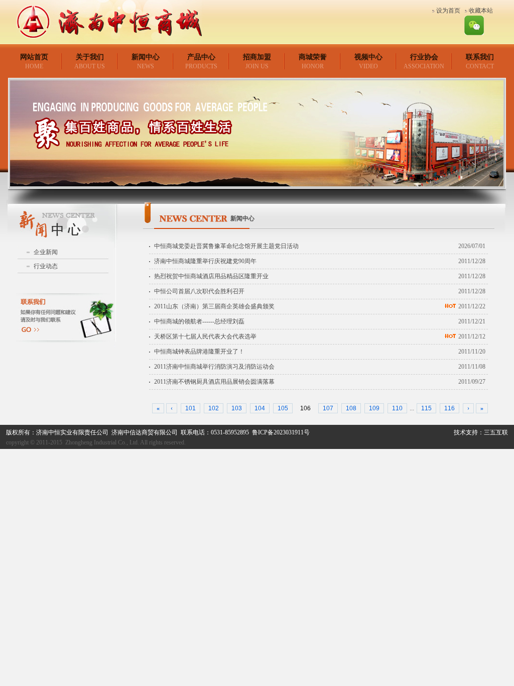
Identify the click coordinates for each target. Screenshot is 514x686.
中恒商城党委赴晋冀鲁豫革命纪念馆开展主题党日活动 (226, 246)
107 (328, 408)
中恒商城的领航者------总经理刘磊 (199, 321)
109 (374, 408)
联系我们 (480, 57)
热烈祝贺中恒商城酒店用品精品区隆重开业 (211, 276)
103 (236, 408)
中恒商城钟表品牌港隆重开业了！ (199, 351)
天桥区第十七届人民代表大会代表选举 (205, 336)
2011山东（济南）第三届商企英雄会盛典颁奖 (214, 306)
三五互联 (496, 432)
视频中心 (368, 57)
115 (426, 408)
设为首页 (448, 10)
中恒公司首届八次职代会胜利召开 (199, 291)
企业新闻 (46, 252)
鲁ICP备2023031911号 (281, 432)
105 (283, 408)
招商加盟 (257, 57)
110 (397, 408)
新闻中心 (146, 57)
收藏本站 (481, 10)
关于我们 (90, 57)
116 (449, 408)
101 (190, 408)
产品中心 (201, 57)
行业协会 (424, 57)
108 (351, 408)
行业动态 (46, 266)
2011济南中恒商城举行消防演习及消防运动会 (214, 366)
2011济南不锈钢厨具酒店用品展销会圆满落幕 (214, 381)
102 (213, 408)
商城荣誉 (313, 57)
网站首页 (34, 57)
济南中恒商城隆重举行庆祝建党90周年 (205, 261)
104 (259, 408)
